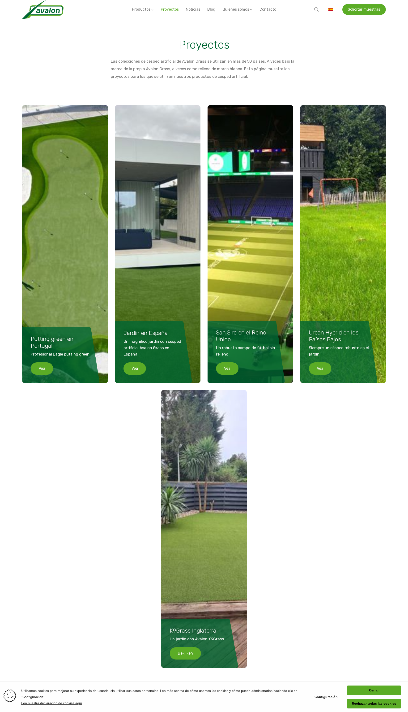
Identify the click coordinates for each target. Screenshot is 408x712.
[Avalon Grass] (43, 9)
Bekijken (185, 653)
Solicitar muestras (364, 9)
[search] (316, 9)
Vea (42, 368)
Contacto (267, 9)
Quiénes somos (236, 9)
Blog (211, 9)
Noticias (193, 9)
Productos (141, 9)
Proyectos (170, 9)
